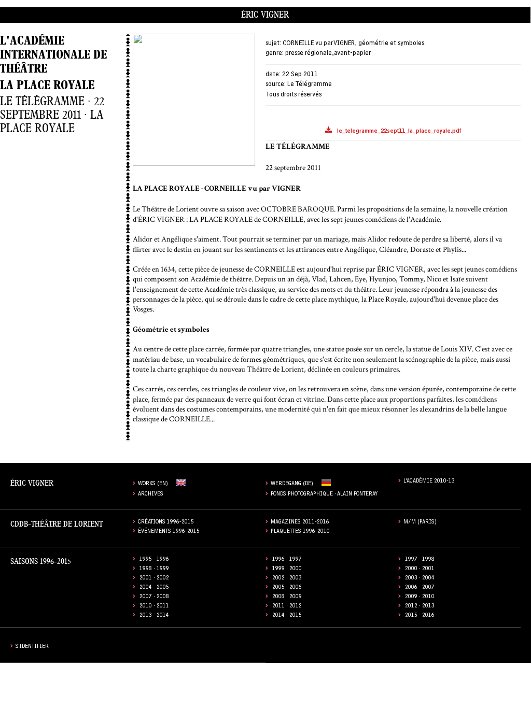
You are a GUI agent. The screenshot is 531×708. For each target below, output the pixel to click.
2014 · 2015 (287, 616)
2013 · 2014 (154, 616)
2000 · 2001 (420, 569)
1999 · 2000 (287, 569)
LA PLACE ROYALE (47, 85)
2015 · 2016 (420, 616)
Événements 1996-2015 (169, 532)
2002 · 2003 (287, 579)
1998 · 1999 (154, 569)
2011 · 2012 (287, 607)
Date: (273, 75)
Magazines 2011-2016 (300, 523)
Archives (150, 495)
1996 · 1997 (287, 560)
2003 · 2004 (420, 579)
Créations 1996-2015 (166, 523)
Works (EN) (153, 484)
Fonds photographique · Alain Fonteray (324, 495)
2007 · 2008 (154, 597)
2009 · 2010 (420, 597)
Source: (276, 84)
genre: (275, 53)
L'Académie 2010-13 (429, 482)
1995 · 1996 (154, 560)
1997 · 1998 (420, 560)
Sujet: (273, 43)
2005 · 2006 (287, 588)
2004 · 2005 (154, 588)
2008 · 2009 (287, 597)
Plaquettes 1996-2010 (300, 532)
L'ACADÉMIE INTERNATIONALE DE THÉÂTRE (53, 55)
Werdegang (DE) (292, 484)
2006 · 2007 (420, 588)
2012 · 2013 (420, 607)
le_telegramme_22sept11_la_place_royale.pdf (399, 132)
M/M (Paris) (420, 523)
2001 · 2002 (154, 579)
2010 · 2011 (154, 607)
